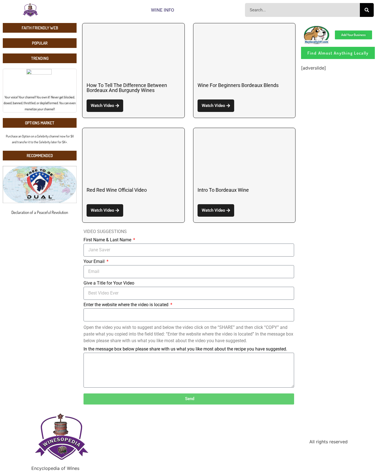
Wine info (162, 10)
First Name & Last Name (108, 240)
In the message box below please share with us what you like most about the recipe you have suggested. (185, 349)
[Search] (367, 10)
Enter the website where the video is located (127, 305)
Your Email (95, 261)
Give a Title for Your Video (109, 283)
